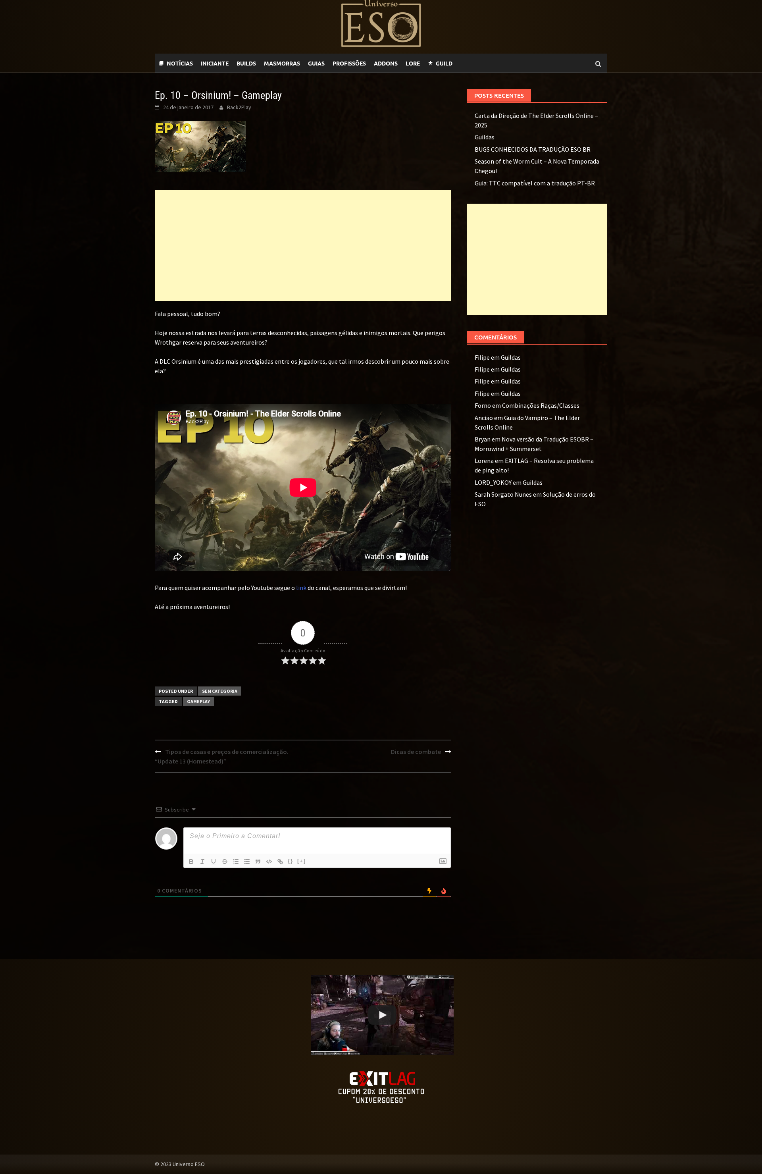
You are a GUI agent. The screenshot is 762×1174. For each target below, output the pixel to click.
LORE (413, 63)
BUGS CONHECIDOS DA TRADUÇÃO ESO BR (533, 149)
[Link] (280, 861)
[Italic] (202, 861)
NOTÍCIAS (180, 63)
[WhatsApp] (460, 63)
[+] (301, 861)
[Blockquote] (258, 861)
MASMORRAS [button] (282, 63)
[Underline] (213, 861)
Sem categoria (219, 691)
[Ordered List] (235, 861)
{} (290, 861)
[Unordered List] (246, 861)
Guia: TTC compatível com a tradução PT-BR (535, 183)
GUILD (444, 63)
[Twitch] (468, 63)
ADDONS (386, 63)
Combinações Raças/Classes (540, 405)
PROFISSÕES (349, 63)
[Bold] (191, 861)
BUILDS (246, 63)
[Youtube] (476, 63)
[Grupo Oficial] (484, 63)
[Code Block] (269, 861)
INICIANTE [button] (215, 63)
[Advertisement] (303, 245)
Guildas (485, 137)
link (301, 588)
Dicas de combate (416, 752)
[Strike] (224, 861)
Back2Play (239, 107)
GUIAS (316, 63)
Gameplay (198, 701)
